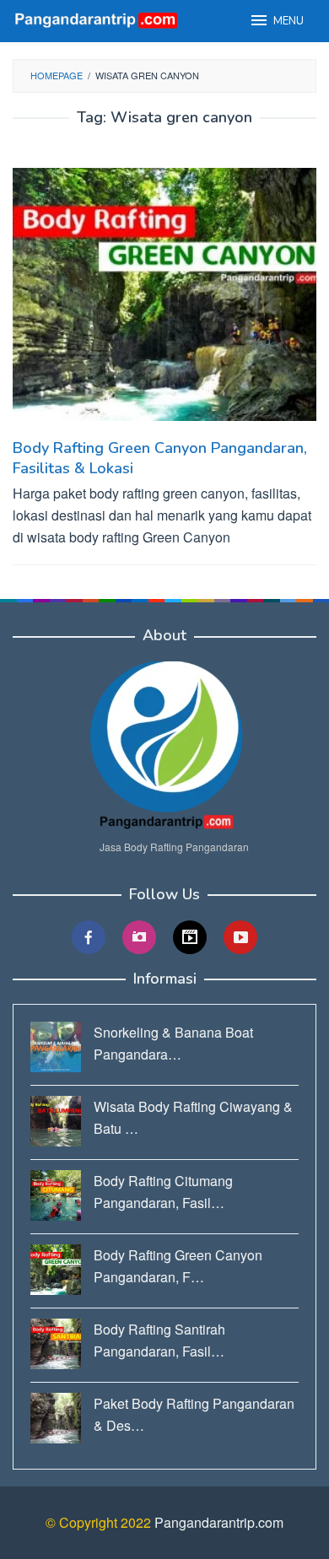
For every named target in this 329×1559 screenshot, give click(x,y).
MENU (288, 21)
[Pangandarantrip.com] (97, 19)
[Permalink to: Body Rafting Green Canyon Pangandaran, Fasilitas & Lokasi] (164, 301)
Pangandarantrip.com (218, 1522)
